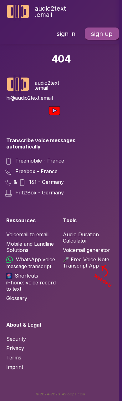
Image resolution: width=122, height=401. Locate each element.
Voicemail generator (86, 250)
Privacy (15, 348)
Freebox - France (36, 171)
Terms (13, 357)
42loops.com (73, 394)
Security (16, 339)
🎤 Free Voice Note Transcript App (87, 262)
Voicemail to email (27, 234)
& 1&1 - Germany (39, 182)
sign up (102, 34)
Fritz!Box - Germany (39, 193)
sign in (66, 34)
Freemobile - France (39, 161)
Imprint (14, 367)
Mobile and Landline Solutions (30, 247)
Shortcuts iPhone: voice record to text (31, 282)
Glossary (16, 298)
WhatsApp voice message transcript (30, 262)
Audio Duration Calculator (81, 237)
